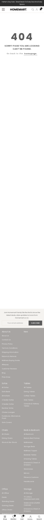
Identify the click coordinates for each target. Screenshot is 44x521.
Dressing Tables (30, 459)
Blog (3, 373)
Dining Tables (29, 392)
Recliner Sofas (7, 408)
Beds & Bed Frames (32, 438)
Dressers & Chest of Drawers (32, 464)
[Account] (36, 9)
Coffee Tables (29, 396)
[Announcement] (22, 3)
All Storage (28, 493)
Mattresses (28, 442)
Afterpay (5, 365)
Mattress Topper (30, 451)
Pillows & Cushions (31, 477)
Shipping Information (10, 352)
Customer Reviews (9, 369)
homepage (30, 53)
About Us (5, 336)
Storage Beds (29, 446)
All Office (5, 493)
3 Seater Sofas (8, 404)
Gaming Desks (8, 505)
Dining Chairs (7, 438)
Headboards (29, 481)
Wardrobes (28, 469)
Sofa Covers (7, 422)
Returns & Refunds (9, 356)
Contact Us (6, 340)
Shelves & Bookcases (10, 514)
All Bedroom (29, 434)
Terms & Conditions (9, 348)
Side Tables (28, 400)
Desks (4, 497)
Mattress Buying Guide (11, 360)
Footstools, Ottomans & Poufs (11, 417)
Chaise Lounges (8, 412)
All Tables (27, 387)
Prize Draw (6, 377)
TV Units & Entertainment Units (31, 498)
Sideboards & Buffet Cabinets (32, 504)
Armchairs (6, 396)
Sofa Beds (6, 392)
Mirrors (26, 473)
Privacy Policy (7, 344)
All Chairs (5, 434)
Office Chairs (7, 510)
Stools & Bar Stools (9, 442)
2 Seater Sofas (8, 400)
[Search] (33, 9)
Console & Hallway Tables (31, 405)
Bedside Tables (30, 455)
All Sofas (5, 387)
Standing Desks (8, 501)
